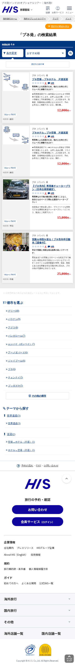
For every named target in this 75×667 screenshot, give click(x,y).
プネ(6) (12, 369)
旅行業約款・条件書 (15, 569)
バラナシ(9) (14, 319)
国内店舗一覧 (51, 633)
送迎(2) (11, 434)
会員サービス (58, 12)
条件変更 (11, 53)
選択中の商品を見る (60, 26)
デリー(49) (13, 310)
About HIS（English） (16, 554)
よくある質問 (29, 583)
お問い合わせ (51, 465)
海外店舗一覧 (13, 633)
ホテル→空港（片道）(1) (21, 450)
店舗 (48, 12)
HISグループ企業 (45, 547)
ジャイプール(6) (16, 360)
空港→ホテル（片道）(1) (21, 442)
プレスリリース (25, 547)
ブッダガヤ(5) (15, 385)
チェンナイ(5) (15, 377)
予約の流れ (27, 465)
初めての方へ (11, 583)
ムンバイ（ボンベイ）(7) (21, 344)
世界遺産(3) (13, 415)
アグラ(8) (13, 327)
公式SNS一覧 (46, 583)
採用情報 (35, 554)
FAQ (38, 465)
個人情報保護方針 (38, 569)
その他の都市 (39, 395)
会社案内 (9, 547)
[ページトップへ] (66, 478)
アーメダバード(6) (18, 352)
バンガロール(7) (16, 335)
